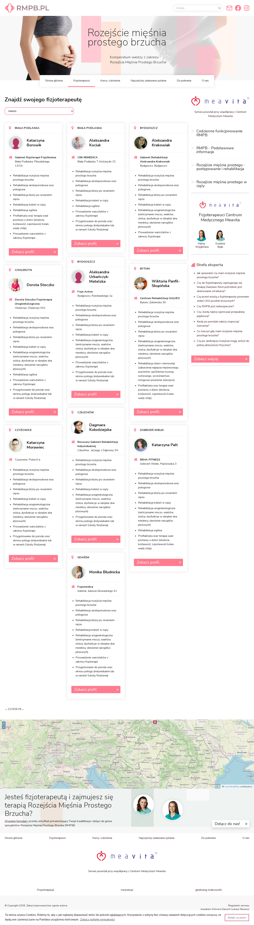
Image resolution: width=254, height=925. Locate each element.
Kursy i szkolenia (110, 81)
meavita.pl (127, 890)
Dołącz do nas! (227, 823)
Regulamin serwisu (238, 905)
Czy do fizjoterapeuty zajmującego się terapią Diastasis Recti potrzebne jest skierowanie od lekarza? (219, 287)
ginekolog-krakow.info (208, 890)
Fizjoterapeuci (81, 81)
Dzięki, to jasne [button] (237, 917)
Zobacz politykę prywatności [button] (97, 919)
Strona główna (54, 81)
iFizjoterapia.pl (45, 890)
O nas (205, 81)
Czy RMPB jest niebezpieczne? (215, 306)
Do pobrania (184, 81)
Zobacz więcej (206, 359)
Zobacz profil (23, 251)
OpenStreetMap (231, 786)
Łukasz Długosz (240, 909)
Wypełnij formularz (16, 821)
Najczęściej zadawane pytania (148, 81)
